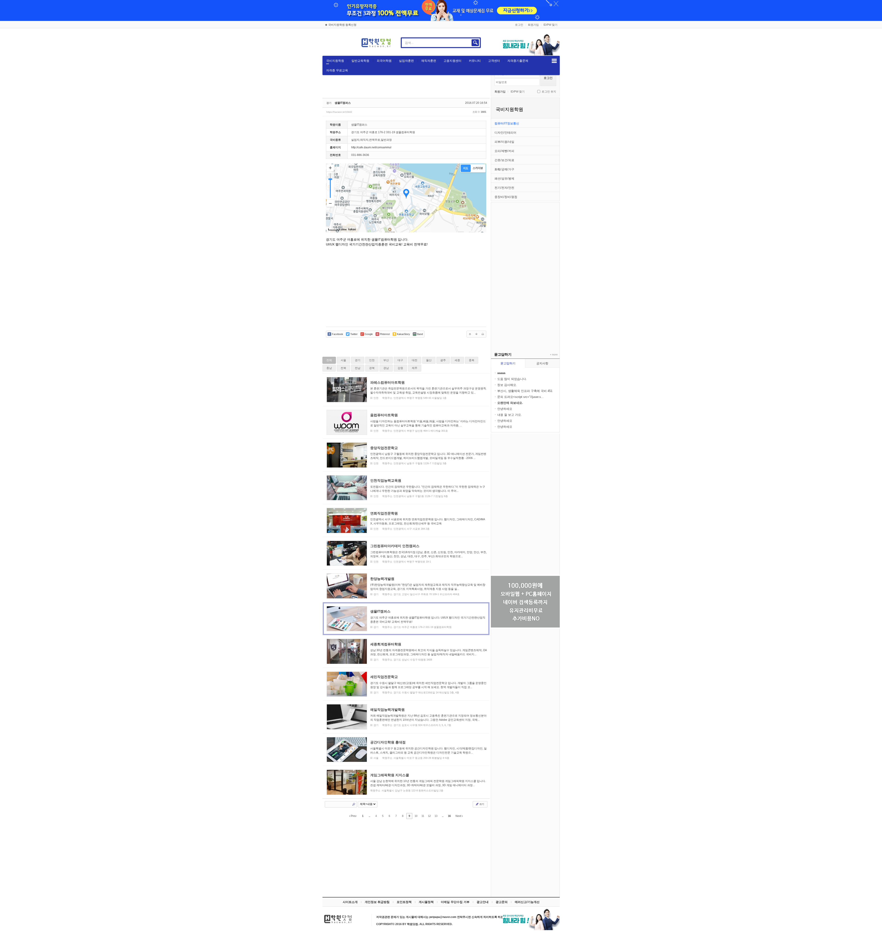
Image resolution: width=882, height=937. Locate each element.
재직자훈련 (428, 60)
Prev (353, 816)
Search (354, 804)
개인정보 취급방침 (377, 902)
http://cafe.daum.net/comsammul (371, 147)
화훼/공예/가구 (504, 169)
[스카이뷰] (478, 168)
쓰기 (481, 804)
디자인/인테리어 (505, 132)
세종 (457, 360)
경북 (372, 368)
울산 (429, 360)
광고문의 (502, 902)
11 (422, 816)
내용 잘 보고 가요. (509, 414)
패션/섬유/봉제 (504, 178)
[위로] (470, 334)
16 (449, 816)
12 (429, 816)
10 (416, 816)
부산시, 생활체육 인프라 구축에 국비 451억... (524, 391)
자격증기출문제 (517, 60)
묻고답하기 (507, 363)
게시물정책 (426, 902)
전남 (357, 368)
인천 (372, 360)
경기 (357, 360)
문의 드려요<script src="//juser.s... (520, 397)
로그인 (519, 24)
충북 (471, 360)
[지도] (466, 168)
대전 (414, 360)
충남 (329, 368)
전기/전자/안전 (504, 187)
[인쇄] (483, 334)
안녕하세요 (504, 409)
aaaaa (501, 373)
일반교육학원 (360, 60)
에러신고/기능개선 (527, 902)
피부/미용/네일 (504, 142)
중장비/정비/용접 (506, 197)
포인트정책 (404, 902)
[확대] (330, 168)
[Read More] (406, 389)
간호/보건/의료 (504, 160)
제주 (414, 368)
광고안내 (483, 902)
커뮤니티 (475, 60)
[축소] (330, 203)
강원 (400, 368)
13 (436, 816)
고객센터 (494, 60)
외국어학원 (384, 60)
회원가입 (533, 24)
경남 (386, 368)
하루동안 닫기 (554, 4)
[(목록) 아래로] (476, 334)
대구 (400, 360)
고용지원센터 (452, 60)
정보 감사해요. (507, 385)
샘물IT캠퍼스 (343, 102)
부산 (386, 360)
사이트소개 (350, 902)
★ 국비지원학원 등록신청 (340, 24)
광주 (443, 360)
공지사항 (542, 363)
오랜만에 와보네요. (510, 403)
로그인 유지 (549, 91)
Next (458, 816)
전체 (329, 360)
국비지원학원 (335, 60)
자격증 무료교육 (337, 70)
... (369, 816)
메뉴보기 (554, 61)
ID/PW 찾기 (550, 24)
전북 (343, 368)
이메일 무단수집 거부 (455, 902)
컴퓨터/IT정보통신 (507, 123)
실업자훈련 (406, 60)
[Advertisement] (525, 271)
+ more (552, 354)
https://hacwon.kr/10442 (339, 112)
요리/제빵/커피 (504, 151)
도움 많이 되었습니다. (512, 379)
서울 (343, 360)
